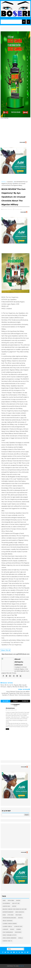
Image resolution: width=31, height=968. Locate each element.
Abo (4, 900)
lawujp (5, 929)
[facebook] (3, 952)
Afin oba (11, 900)
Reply (7, 729)
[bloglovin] (14, 952)
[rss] (19, 952)
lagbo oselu (7, 926)
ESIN (4, 915)
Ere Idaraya (20, 912)
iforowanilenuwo (9, 917)
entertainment (8, 912)
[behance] (22, 952)
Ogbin (18, 929)
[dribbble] (17, 952)
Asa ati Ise (16, 903)
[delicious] (28, 952)
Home (3, 181)
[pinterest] (11, 952)
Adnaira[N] (22, 142)
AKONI (18, 900)
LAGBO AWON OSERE (10, 923)
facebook (25, 701)
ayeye (14, 906)
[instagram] (25, 952)
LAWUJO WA (18, 926)
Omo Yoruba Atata (9, 935)
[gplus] (8, 952)
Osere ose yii (7, 940)
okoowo (18, 932)
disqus (15, 701)
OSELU (20, 938)
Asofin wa (6, 906)
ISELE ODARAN (7, 920)
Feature (19, 915)
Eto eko (11, 915)
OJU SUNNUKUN (8, 932)
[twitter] (5, 952)
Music (12, 929)
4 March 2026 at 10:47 (12, 710)
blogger (5, 701)
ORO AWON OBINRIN (9, 938)
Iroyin (20, 917)
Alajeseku (6, 903)
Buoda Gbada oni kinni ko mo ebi (15, 909)
